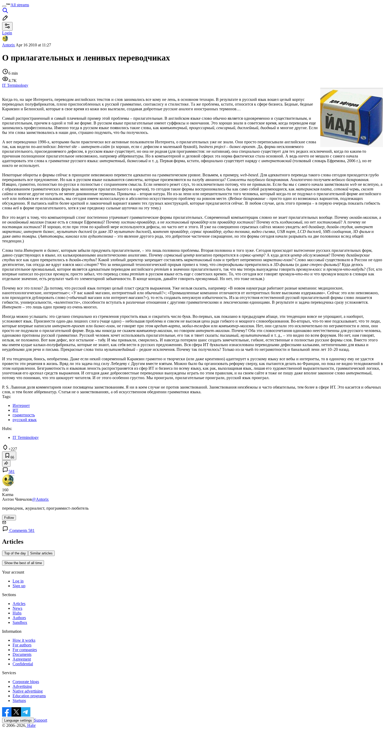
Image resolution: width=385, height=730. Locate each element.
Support (40, 720)
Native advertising (28, 691)
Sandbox (20, 622)
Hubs (17, 613)
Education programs (29, 696)
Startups (19, 700)
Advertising (22, 686)
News (17, 608)
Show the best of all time (23, 563)
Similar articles (41, 553)
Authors (19, 617)
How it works (24, 640)
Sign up (19, 586)
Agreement (22, 659)
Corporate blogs (26, 681)
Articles (19, 603)
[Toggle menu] (4, 6)
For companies (25, 649)
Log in (18, 581)
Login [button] (7, 33)
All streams (19, 5)
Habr (31, 725)
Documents (22, 654)
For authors (22, 645)
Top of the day (15, 553)
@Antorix (40, 499)
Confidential (23, 664)
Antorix (8, 45)
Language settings (18, 720)
